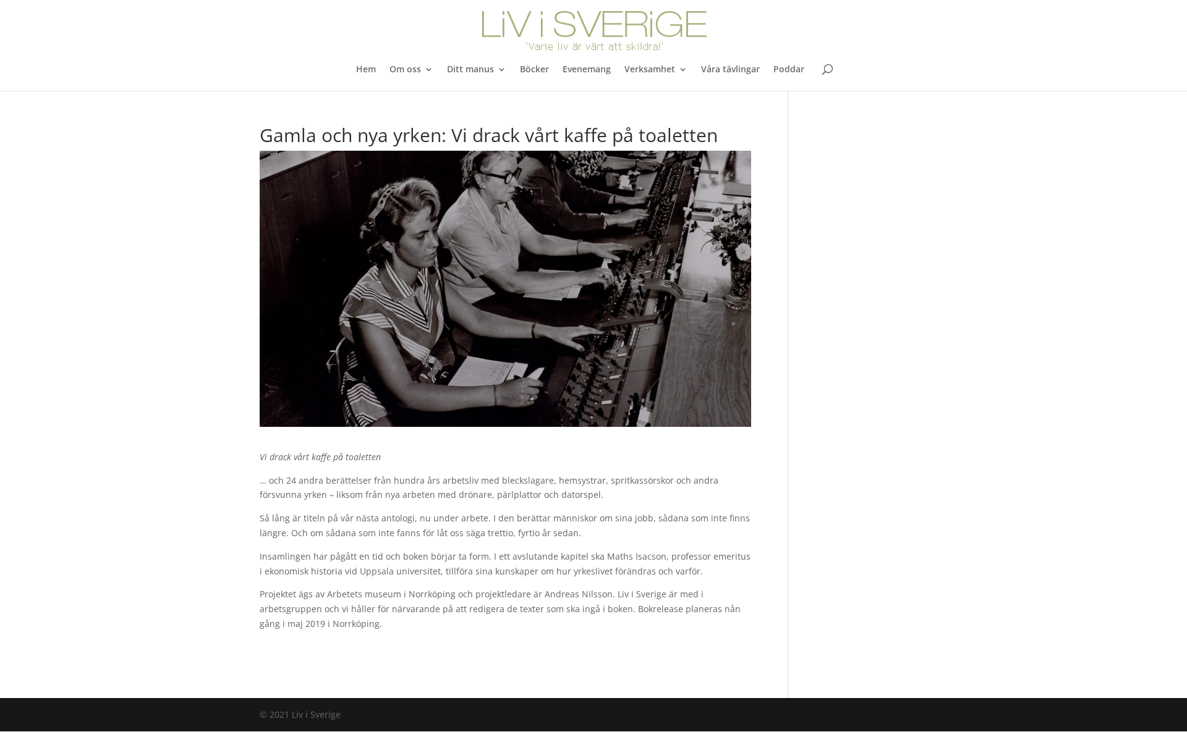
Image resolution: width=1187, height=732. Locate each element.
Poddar (788, 70)
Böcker (534, 70)
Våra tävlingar (730, 70)
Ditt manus (470, 70)
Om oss (405, 70)
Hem (366, 70)
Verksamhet (649, 70)
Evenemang (587, 70)
